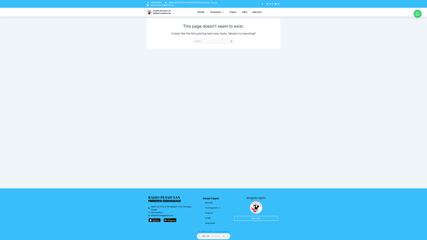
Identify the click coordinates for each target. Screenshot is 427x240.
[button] (262, 4)
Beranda (200, 12)
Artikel (244, 12)
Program (233, 12)
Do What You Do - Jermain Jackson (213, 232)
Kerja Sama (257, 12)
